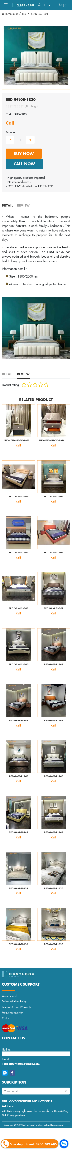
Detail (7, 205)
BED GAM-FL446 (53, 776)
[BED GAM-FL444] (53, 812)
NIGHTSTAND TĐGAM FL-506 (53, 440)
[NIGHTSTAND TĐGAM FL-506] (53, 420)
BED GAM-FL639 (18, 888)
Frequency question (12, 1012)
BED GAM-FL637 (53, 888)
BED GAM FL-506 (18, 496)
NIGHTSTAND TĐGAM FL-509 (18, 440)
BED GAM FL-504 (18, 552)
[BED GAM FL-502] (18, 588)
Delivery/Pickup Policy (14, 1001)
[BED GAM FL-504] (18, 532)
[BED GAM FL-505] (53, 476)
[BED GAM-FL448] (53, 700)
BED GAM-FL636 (18, 944)
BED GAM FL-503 (53, 552)
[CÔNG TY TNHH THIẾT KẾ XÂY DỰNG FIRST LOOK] (23, 5)
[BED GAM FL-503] (53, 532)
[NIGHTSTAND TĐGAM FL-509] (18, 420)
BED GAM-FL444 (53, 832)
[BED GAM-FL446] (53, 756)
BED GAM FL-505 (53, 496)
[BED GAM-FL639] (18, 868)
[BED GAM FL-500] (18, 644)
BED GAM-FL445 (18, 832)
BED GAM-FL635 (53, 944)
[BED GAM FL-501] (53, 588)
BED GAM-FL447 (18, 776)
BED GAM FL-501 (53, 608)
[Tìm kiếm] (39, 5)
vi (50, 5)
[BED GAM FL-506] (18, 476)
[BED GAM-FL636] (18, 924)
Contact (6, 1018)
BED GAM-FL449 (53, 664)
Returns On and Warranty (16, 1007)
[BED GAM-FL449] (53, 644)
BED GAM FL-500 (18, 664)
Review (23, 205)
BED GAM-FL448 (53, 720)
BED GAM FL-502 (18, 608)
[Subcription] (66, 1091)
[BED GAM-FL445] (18, 812)
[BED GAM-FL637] (53, 868)
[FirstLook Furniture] (36, 974)
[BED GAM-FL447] (18, 756)
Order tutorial (9, 996)
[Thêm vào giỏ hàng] (8, 452)
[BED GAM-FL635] (53, 924)
